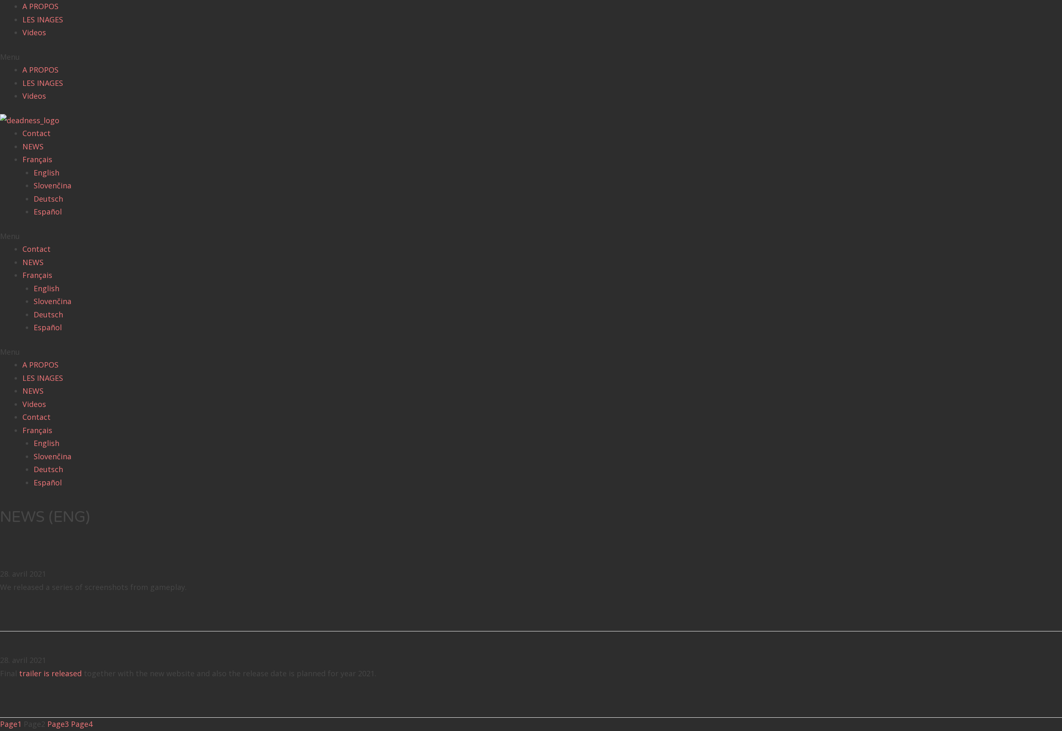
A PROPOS (40, 6)
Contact (36, 133)
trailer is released (50, 673)
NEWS (33, 146)
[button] (531, 57)
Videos (34, 32)
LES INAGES (42, 19)
